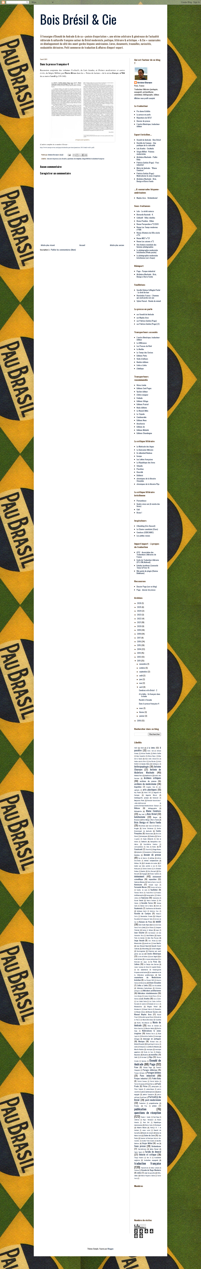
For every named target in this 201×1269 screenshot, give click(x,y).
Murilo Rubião (139, 1049)
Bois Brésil (152, 814)
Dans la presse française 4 (149, 703)
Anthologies (155, 764)
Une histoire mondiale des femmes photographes (146, 245)
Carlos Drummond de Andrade (147, 829)
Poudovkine (142, 1103)
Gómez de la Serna (146, 905)
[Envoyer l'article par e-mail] (69, 154)
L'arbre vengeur (156, 948)
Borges (155, 817)
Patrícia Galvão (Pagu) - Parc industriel (148, 163)
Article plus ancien (117, 245)
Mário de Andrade (153, 1026)
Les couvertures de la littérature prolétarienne (147, 973)
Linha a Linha (142, 365)
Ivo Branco (150, 927)
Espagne (144, 873)
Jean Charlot (139, 932)
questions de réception (74, 158)
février (142, 712)
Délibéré (140, 475)
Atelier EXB (147, 792)
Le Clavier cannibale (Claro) (147, 529)
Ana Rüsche (152, 761)
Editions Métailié (143, 430)
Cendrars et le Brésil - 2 (148, 690)
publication (140, 1109)
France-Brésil (150, 893)
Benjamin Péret (139, 800)
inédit (158, 921)
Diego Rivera (157, 849)
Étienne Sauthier (154, 874)
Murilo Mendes (154, 1046)
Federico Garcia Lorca (153, 882)
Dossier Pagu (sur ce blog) (147, 586)
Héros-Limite (141, 385)
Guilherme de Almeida (153, 908)
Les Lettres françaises (145, 459)
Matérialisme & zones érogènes (147, 1032)
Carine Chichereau (147, 828)
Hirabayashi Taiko (147, 919)
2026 (139, 603)
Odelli (135, 1057)
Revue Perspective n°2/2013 (148, 224)
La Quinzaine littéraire (145, 449)
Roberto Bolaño (142, 1127)
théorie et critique (147, 1154)
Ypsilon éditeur (142, 391)
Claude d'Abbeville (148, 839)
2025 (139, 607)
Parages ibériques (139, 1073)
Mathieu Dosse (150, 1033)
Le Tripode (141, 414)
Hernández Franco (146, 916)
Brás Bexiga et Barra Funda (147, 822)
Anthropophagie (141, 766)
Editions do (141, 426)
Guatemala (138, 908)
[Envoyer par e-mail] (74, 155)
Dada (154, 846)
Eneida (143, 871)
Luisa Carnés (157, 999)
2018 (139, 633)
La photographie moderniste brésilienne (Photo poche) (147, 251)
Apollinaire (148, 775)
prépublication (153, 1103)
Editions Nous (142, 420)
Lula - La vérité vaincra (145, 211)
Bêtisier (137, 808)
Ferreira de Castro (156, 887)
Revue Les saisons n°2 (145, 241)
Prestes (136, 1106)
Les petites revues (143, 535)
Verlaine (136, 1170)
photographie (155, 1086)
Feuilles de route (142, 890)
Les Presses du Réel (144, 346)
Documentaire (148, 852)
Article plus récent (48, 245)
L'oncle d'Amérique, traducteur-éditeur (148, 125)
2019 (139, 630)
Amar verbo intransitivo (152, 759)
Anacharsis (141, 423)
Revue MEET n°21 (143, 238)
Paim (136, 1067)
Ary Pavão (137, 792)
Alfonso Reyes (152, 756)
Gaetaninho (156, 898)
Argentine (137, 786)
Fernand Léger (153, 885)
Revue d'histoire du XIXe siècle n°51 (148, 233)
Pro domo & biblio (143, 111)
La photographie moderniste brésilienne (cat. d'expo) (147, 256)
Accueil (82, 245)
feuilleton (154, 889)
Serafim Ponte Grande (148, 1141)
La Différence (142, 343)
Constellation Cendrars (151, 844)
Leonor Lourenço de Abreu (141, 967)
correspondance (138, 847)
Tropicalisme (144, 1168)
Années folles (145, 763)
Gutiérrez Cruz (154, 911)
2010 (139, 720)
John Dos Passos (153, 938)
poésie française (148, 1094)
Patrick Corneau (142, 1081)
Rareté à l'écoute (145, 699)
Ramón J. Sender (145, 1117)
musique (149, 1049)
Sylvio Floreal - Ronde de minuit (149, 301)
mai (141, 683)
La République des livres (146, 462)
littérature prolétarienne (152, 990)
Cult (138, 509)
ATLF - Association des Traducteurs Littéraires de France (146, 554)
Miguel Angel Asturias (152, 1044)
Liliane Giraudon (155, 982)
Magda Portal (152, 1006)
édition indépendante (151, 860)
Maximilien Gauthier (147, 1036)
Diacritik (140, 472)
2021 (139, 622)
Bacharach (155, 798)
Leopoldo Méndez (156, 967)
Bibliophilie (138, 811)
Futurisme (144, 897)
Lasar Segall (154, 956)
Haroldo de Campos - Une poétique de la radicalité (146, 144)
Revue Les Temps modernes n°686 (147, 228)
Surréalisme (142, 1149)
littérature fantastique (144, 988)
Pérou (145, 1086)
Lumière (143, 1004)
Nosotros (145, 1054)
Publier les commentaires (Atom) (63, 249)
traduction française (97, 158)
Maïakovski (137, 1009)
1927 (135, 747)
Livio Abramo (138, 996)
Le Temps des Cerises (145, 352)
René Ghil (146, 1122)
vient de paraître (149, 1173)
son (158, 1143)
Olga (150, 1057)
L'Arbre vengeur (142, 394)
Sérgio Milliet (86, 158)
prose (154, 1105)
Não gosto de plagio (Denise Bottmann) (147, 572)
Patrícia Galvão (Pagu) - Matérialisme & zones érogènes (148, 174)
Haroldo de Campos (142, 913)
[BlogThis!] (77, 155)
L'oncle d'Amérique (154, 953)
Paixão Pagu (147, 1067)
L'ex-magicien (141, 951)
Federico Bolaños (139, 882)
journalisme (147, 943)
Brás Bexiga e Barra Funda (150, 819)
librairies (143, 982)
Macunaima (138, 1006)
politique (143, 1097)
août (141, 675)
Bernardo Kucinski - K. (145, 214)
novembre (143, 664)
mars (141, 708)
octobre (142, 667)
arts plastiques (150, 789)
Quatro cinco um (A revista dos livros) (148, 505)
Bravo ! (139, 512)
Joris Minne (151, 941)
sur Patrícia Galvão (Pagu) (147, 320)
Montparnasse (143, 1047)
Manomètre (158, 1009)
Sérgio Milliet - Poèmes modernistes (145, 152)
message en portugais (152, 1038)
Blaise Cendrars (153, 811)
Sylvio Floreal (154, 1149)
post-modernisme (153, 1100)
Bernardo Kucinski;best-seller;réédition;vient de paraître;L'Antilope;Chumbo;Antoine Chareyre (147, 803)
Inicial (153, 925)
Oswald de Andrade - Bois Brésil (149, 139)
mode (135, 1047)
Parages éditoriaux (150, 1070)
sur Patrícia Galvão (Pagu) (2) (148, 324)
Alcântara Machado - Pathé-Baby (147, 158)
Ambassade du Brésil (140, 761)
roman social (146, 1130)
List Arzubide (156, 985)
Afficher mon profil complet (144, 98)
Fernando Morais (140, 887)
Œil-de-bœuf (143, 1057)
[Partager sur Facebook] (83, 155)
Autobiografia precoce (141, 797)
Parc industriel (147, 1075)
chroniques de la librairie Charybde (146, 479)
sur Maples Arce (143, 317)
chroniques (143, 836)
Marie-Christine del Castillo (152, 1019)
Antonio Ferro (138, 775)
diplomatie (139, 852)
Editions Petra (142, 355)
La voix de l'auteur (142, 956)
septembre (143, 671)
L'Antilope (140, 368)
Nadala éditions (142, 362)
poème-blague (150, 1089)
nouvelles (154, 1054)
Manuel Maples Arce (143, 1014)
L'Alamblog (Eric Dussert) (146, 526)
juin (141, 679)
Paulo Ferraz (150, 1084)
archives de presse (148, 781)
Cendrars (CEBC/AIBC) (145, 532)
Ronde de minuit (147, 1133)
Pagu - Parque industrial (146, 271)
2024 (139, 610)
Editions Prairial (143, 404)
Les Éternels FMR (149, 980)
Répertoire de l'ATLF (144, 117)
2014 (139, 649)
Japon (157, 930)
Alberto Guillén (157, 753)
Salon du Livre (149, 1135)
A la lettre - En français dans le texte (149, 695)
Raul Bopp (156, 1117)
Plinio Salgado (138, 1089)
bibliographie (152, 808)
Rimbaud (158, 1125)
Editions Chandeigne (144, 433)
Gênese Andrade (151, 900)
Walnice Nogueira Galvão (147, 1176)
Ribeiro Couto (148, 1125)
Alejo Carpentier (140, 756)
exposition (153, 879)
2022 (139, 618)
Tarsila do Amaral (153, 1151)
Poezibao (140, 469)
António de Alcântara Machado (147, 771)
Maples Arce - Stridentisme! (147, 198)
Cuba (147, 847)
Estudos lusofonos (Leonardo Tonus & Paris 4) (147, 566)
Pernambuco (141, 500)
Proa (145, 1106)
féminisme (138, 884)
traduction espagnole (151, 1160)
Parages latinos (154, 1072)
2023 (139, 614)
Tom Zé (149, 1157)
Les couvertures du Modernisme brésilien (147, 977)
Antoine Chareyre (144, 82)
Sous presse (140, 1146)
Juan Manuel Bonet (142, 946)
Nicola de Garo (148, 1052)
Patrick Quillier (154, 1081)
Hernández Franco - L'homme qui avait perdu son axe (148, 296)
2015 (139, 645)
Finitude (140, 398)
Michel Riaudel (139, 1044)
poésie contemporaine (148, 1091)
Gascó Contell (138, 900)
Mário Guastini (138, 1028)
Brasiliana (142, 825)
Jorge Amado (139, 940)
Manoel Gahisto (147, 1009)
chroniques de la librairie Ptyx (148, 484)
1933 (142, 747)
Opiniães (144, 1061)
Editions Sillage (142, 401)
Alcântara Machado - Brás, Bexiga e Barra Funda (147, 275)
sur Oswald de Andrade (145, 314)
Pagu (152, 1064)
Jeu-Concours (152, 933)
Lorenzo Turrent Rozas (150, 996)
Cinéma (152, 836)
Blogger (110, 1248)
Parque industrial (141, 1078)
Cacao (150, 826)
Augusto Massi (151, 795)
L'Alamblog (145, 948)
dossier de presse (52, 158)
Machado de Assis (153, 1004)
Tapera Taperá (138, 1152)
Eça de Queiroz (142, 858)
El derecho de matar (150, 863)
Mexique (141, 1041)
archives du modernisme (145, 784)
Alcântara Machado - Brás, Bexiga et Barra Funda (147, 180)
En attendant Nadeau (144, 453)
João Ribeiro (150, 935)
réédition (136, 1120)
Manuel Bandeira (153, 1011)
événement (139, 876)
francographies (150, 895)
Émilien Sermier (147, 869)
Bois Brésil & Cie (78, 19)
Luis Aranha (63, 158)
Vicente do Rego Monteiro (151, 1170)
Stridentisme (156, 1146)
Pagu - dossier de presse (146, 589)
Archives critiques (152, 778)
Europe (139, 456)
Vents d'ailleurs (142, 358)
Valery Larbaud (155, 1168)
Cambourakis (142, 417)
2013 (139, 653)
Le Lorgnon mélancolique (151, 959)
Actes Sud (150, 751)
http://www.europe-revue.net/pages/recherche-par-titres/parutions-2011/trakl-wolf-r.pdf (67, 147)
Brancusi (137, 819)
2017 (139, 637)
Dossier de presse (143, 121)
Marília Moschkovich (143, 1023)
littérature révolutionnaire (147, 993)
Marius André (149, 1028)
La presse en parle (144, 114)
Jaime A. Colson (147, 930)
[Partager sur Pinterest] (86, 155)
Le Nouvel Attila (142, 410)
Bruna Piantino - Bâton (145, 221)
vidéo (139, 1172)
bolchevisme (139, 817)
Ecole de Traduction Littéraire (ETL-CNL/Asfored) (148, 561)
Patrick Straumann (139, 1084)
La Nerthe (140, 349)
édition (152, 858)
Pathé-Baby (156, 1078)
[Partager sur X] (80, 155)
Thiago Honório (138, 1157)
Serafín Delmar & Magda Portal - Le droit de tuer (148, 291)
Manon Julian (140, 1011)
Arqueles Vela (150, 787)
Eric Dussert (152, 871)
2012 (139, 656)
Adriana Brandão (145, 753)
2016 (139, 641)
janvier (142, 715)
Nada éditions (142, 407)
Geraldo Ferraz (147, 903)
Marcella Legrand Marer (146, 1017)
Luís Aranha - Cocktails (145, 148)
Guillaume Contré (142, 911)
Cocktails (144, 841)
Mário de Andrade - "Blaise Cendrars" (147, 169)
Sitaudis (140, 465)
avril (141, 687)
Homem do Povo (145, 921)
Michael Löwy (154, 1041)
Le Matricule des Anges (145, 446)
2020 (139, 626)
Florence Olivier (138, 893)
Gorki (157, 906)
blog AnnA (141, 814)
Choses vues (149, 833)
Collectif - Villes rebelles (146, 217)
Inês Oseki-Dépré (144, 924)
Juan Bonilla (157, 943)
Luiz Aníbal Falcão (141, 1001)
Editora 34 (137, 863)
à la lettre (151, 747)
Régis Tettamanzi (148, 1120)
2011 (139, 660)
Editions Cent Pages (144, 388)
